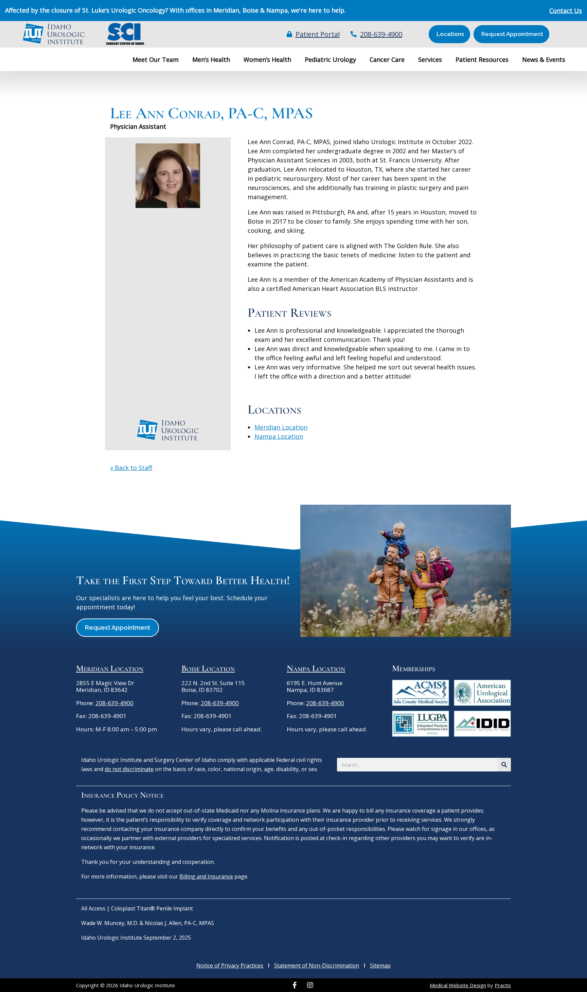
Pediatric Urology (330, 59)
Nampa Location (278, 436)
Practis (503, 985)
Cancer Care (387, 59)
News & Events (543, 59)
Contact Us (565, 10)
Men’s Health (211, 59)
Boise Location (208, 668)
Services (430, 59)
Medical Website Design (458, 985)
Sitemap (380, 965)
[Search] (504, 764)
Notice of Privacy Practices (229, 965)
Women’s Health (267, 59)
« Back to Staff (131, 468)
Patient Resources (482, 59)
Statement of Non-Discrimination (316, 965)
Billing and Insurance (206, 876)
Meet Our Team (155, 59)
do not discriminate (129, 769)
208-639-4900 (114, 703)
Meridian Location (280, 427)
